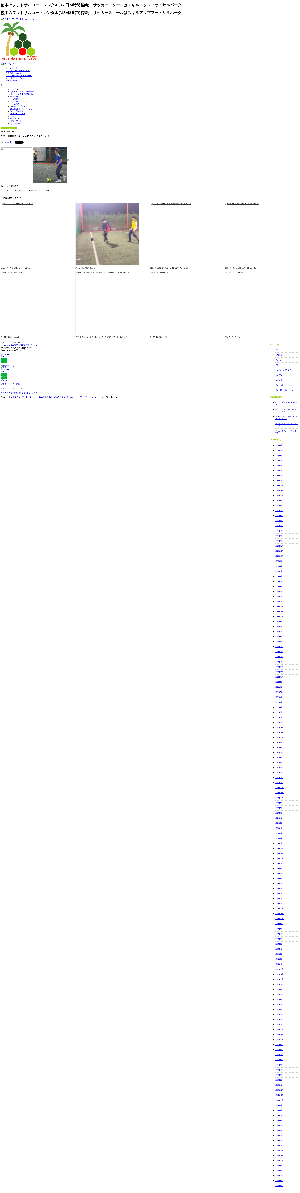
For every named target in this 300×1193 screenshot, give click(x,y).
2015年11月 (279, 1095)
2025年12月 (279, 485)
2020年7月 (279, 813)
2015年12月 (279, 1090)
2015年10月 (279, 1100)
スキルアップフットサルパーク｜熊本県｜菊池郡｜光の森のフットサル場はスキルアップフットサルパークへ (57, 397)
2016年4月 (279, 1070)
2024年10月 (279, 556)
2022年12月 (279, 667)
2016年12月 (279, 1030)
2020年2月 (279, 838)
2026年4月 (279, 465)
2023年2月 (279, 657)
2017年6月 (279, 999)
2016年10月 (279, 1040)
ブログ (13, 116)
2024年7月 (279, 571)
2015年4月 (279, 1130)
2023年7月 (279, 632)
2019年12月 (279, 848)
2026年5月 (279, 460)
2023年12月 (279, 606)
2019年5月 (279, 883)
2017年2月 (279, 1019)
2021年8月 (279, 747)
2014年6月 (279, 1181)
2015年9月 (279, 1105)
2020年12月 (279, 788)
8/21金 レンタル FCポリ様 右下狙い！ (285, 432)
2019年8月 (279, 868)
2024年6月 (279, 576)
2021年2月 (279, 778)
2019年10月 (279, 858)
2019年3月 (279, 893)
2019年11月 (279, 853)
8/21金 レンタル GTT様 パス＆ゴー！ (286, 425)
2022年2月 (279, 717)
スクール (278, 360)
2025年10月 (279, 496)
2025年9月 (279, 501)
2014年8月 (279, 1171)
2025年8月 (279, 506)
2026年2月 (279, 475)
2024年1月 (279, 601)
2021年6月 (279, 757)
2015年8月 (279, 1110)
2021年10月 (279, 737)
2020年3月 (279, 833)
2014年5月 (279, 1186)
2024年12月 (279, 546)
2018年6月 (279, 939)
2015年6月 (279, 1120)
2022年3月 (279, 712)
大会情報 (14, 99)
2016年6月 (279, 1060)
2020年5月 (279, 823)
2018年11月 (279, 914)
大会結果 (14, 101)
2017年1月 (279, 1024)
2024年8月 (279, 566)
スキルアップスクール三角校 (10, 337)
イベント (278, 350)
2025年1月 (279, 541)
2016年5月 (279, 1065)
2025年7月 (279, 511)
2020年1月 (279, 843)
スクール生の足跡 (17, 114)
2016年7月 (279, 1055)
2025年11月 (279, 490)
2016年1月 (279, 1085)
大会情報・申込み (13, 73)
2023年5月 (279, 642)
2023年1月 (279, 662)
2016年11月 (279, 1035)
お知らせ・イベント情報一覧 (22, 92)
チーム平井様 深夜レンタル (158, 337)
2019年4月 (279, 888)
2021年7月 (279, 752)
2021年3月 (279, 773)
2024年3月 (279, 591)
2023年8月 (279, 626)
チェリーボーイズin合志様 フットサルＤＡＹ (15, 268)
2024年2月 (279, 596)
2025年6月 (279, 516)
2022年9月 (279, 682)
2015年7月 (279, 1115)
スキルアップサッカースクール (19, 76)
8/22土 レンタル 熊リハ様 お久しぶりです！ (286, 411)
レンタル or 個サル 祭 (283, 370)
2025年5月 (279, 521)
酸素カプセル (16, 119)
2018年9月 (279, 924)
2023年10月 (279, 616)
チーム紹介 (15, 104)
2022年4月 (279, 707)
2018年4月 (279, 949)
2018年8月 (279, 929)
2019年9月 (279, 863)
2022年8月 (279, 687)
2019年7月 (279, 873)
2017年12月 (279, 969)
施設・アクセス (12, 81)
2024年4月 (279, 586)
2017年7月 (279, 994)
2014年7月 (279, 1176)
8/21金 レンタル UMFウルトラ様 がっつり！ (286, 418)
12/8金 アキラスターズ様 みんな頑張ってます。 (241, 268)
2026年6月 (279, 455)
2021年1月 (279, 783)
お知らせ (278, 355)
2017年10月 (279, 979)
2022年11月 (279, 672)
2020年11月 (279, 793)
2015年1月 (279, 1145)
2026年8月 (279, 445)
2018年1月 (279, 964)
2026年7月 (279, 450)
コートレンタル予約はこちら (18, 71)
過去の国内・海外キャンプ (21, 109)
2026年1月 (279, 480)
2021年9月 (279, 742)
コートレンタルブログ (15, 78)
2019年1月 (279, 904)
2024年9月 (279, 561)
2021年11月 (279, 732)
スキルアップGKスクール (233, 337)
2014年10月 (279, 1160)
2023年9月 (279, 621)
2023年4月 (279, 647)
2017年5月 (279, 1004)
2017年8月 (279, 989)
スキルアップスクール (19, 106)
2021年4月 (279, 768)
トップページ (11, 68)
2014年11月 (279, 1155)
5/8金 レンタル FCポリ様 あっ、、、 (86, 268)
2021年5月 (279, 763)
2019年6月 (279, 878)
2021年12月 (279, 727)
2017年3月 (279, 1014)
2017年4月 (279, 1009)
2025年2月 (279, 536)
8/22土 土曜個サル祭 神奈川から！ (286, 403)
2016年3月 (279, 1075)
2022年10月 (279, 677)
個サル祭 (14, 96)
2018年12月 (279, 909)
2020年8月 (279, 808)
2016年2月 (279, 1080)
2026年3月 (279, 470)
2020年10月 (279, 798)
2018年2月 (279, 959)
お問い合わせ (16, 124)
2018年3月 (279, 954)
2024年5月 (279, 581)
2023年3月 (279, 652)
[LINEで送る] (7, 142)
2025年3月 (279, 531)
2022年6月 (279, 697)
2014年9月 (279, 1166)
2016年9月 (279, 1045)
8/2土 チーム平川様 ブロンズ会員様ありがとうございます (169, 268)
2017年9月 (279, 984)
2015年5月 (279, 1125)
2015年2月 (279, 1140)
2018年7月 (279, 934)
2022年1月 (279, 722)
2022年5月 (279, 702)
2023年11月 (279, 611)
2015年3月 (279, 1135)
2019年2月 (279, 899)
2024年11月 (279, 551)
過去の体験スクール (18, 111)
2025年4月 (279, 526)
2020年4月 (279, 828)
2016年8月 (279, 1050)
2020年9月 (279, 803)
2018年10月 (279, 919)
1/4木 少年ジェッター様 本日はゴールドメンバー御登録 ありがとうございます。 (101, 337)
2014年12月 (279, 1150)
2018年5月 (279, 944)
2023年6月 (279, 637)
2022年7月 (279, 692)
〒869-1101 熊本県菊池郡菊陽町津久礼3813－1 (20, 345)
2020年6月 (279, 818)
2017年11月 (279, 974)
